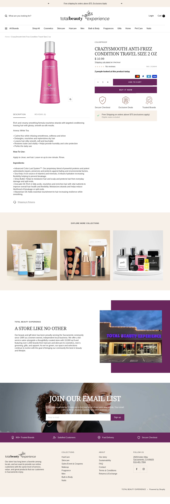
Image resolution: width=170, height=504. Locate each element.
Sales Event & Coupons (72, 464)
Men (82, 28)
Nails (149, 28)
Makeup (65, 467)
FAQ (101, 464)
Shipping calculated (102, 62)
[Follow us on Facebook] (136, 469)
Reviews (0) (40, 114)
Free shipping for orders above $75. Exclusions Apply (85, 3)
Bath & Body (93, 28)
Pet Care (139, 28)
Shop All (36, 28)
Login (151, 16)
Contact (102, 467)
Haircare (73, 28)
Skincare (61, 28)
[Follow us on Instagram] (143, 469)
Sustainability (105, 460)
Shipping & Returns (26, 202)
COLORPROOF (101, 42)
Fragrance (66, 470)
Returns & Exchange (108, 474)
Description (19, 114)
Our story (103, 457)
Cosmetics (48, 28)
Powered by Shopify (157, 489)
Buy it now (125, 90)
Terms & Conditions (107, 470)
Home (128, 28)
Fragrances (108, 28)
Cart (161, 16)
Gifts (119, 28)
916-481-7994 (139, 462)
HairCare (66, 457)
